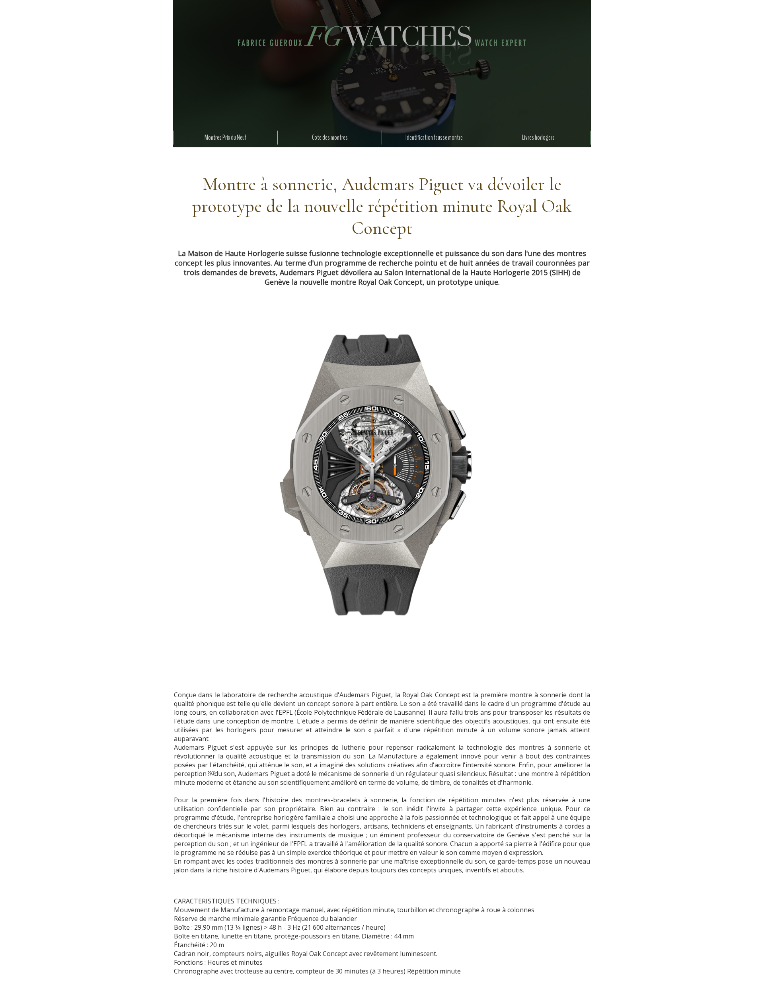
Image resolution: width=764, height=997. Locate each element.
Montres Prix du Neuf (225, 137)
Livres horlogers (538, 137)
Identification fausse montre (434, 137)
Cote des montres (330, 137)
